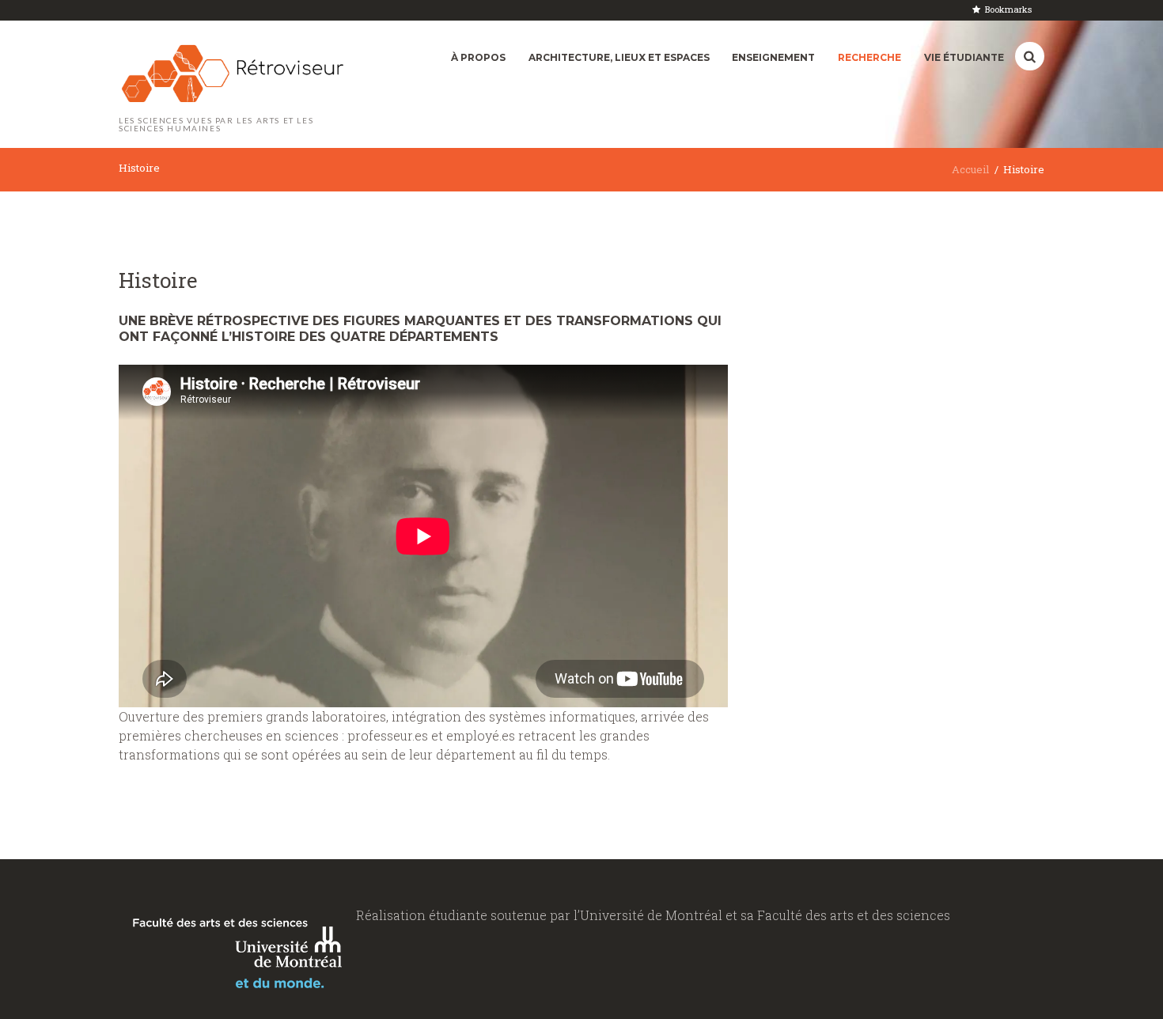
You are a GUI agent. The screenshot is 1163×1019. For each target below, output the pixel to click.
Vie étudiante (964, 57)
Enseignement (773, 57)
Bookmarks (1008, 9)
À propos (478, 57)
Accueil (970, 169)
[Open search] (1029, 57)
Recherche (869, 57)
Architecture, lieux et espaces (619, 57)
